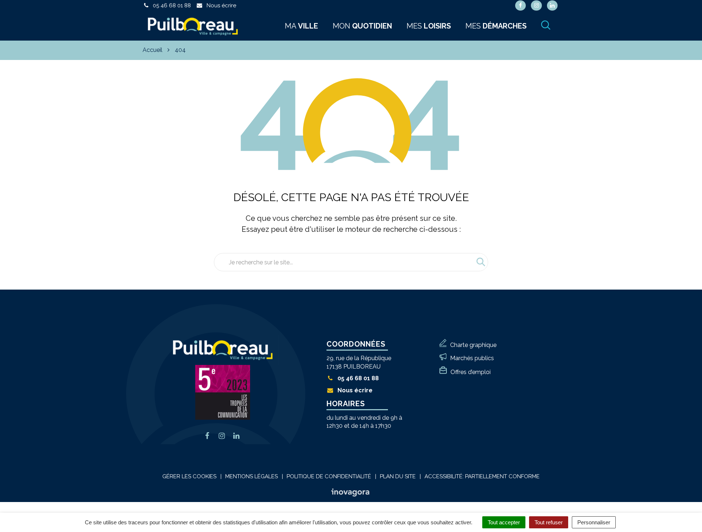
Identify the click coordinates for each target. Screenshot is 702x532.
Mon (362, 26)
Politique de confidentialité (329, 476)
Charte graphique (473, 345)
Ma (301, 26)
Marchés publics (472, 358)
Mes (429, 26)
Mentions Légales (251, 476)
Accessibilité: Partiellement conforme (482, 476)
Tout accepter (504, 522)
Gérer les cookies (189, 476)
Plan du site (398, 476)
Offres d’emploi (470, 372)
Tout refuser (549, 522)
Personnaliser (593, 522)
